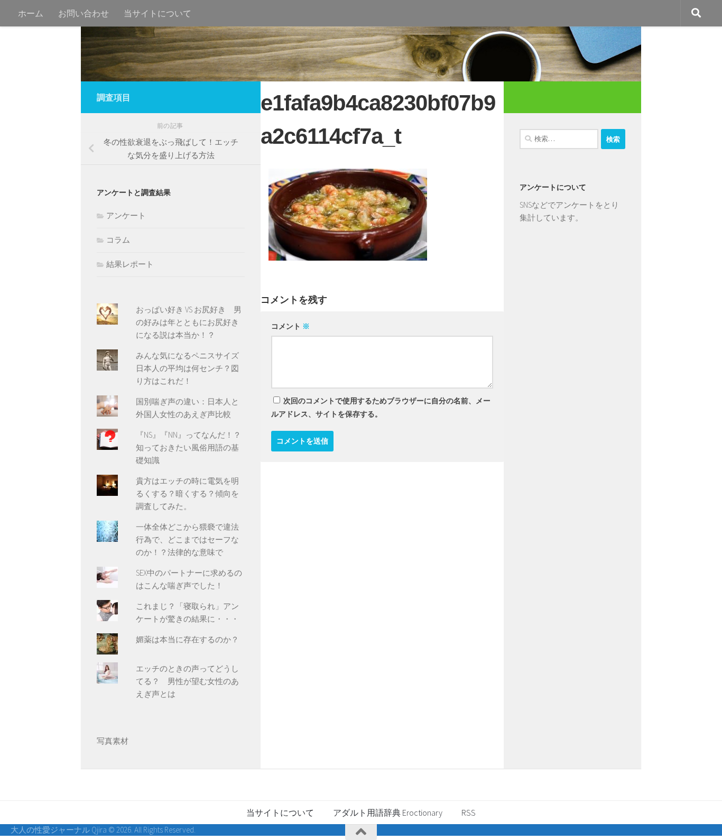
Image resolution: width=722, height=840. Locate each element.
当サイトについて (157, 13)
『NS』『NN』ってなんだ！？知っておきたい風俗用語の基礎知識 (188, 447)
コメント (290, 326)
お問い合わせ (83, 13)
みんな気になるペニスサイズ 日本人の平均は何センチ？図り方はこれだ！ (191, 368)
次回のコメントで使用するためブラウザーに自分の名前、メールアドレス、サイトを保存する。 (380, 407)
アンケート (126, 215)
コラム (118, 240)
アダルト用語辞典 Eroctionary (387, 812)
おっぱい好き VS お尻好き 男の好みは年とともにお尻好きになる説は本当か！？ (189, 322)
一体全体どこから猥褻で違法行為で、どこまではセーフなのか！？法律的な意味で (187, 539)
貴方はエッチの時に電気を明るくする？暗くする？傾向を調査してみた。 (187, 493)
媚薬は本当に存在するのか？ (187, 639)
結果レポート (130, 264)
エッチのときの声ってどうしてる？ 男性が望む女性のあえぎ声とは (187, 681)
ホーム (30, 13)
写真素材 (112, 741)
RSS (468, 812)
